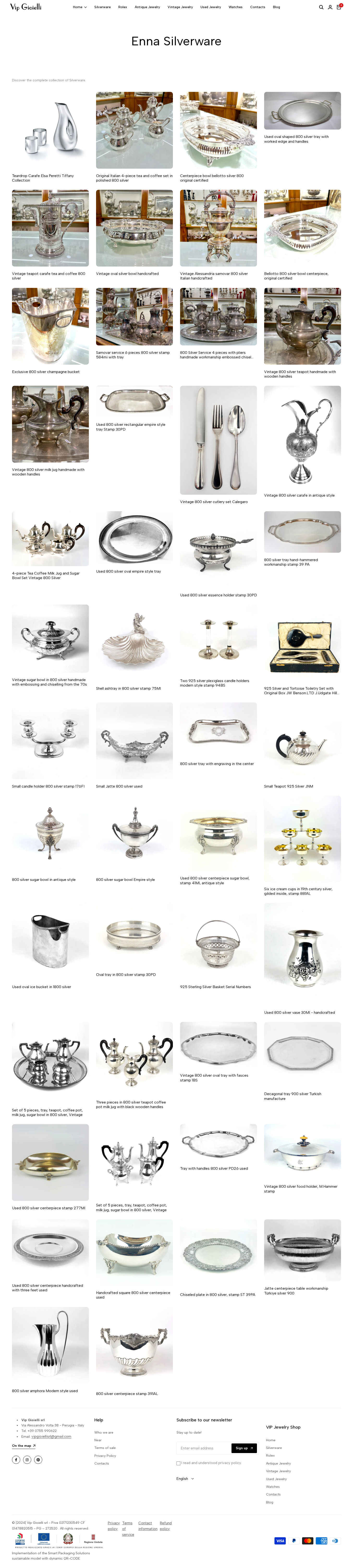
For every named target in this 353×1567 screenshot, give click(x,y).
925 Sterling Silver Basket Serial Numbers (215, 987)
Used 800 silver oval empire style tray (128, 571)
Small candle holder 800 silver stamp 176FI (48, 786)
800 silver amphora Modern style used (45, 1391)
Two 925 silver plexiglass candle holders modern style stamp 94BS (214, 683)
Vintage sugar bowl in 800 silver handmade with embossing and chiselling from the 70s (49, 682)
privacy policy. (230, 1463)
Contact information (148, 1526)
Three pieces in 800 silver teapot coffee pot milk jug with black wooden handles (131, 1104)
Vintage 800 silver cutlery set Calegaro (214, 501)
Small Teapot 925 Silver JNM (288, 786)
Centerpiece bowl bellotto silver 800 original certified (212, 178)
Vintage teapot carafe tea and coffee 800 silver (48, 275)
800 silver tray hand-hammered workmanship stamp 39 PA (291, 562)
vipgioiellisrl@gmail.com (51, 1436)
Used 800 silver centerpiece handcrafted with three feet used (47, 1287)
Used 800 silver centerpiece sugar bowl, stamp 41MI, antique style (215, 880)
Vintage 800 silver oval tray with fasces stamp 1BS (214, 1077)
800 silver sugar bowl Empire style (125, 879)
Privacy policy (114, 1526)
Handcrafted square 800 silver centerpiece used (133, 1295)
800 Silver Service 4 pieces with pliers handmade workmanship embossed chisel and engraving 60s (215, 354)
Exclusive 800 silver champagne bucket (46, 371)
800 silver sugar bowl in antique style (44, 879)
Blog (269, 1502)
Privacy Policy (105, 1456)
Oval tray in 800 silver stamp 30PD (126, 974)
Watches (273, 1487)
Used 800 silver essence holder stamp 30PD (218, 595)
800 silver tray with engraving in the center (217, 763)
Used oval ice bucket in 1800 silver (41, 987)
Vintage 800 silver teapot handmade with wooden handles (300, 374)
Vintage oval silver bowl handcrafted (127, 273)
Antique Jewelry (278, 1463)
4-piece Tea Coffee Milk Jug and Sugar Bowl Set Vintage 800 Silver (45, 575)
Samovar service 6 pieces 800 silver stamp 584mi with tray (133, 354)
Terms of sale (105, 1448)
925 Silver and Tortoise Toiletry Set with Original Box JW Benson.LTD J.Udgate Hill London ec (300, 690)
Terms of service (128, 1529)
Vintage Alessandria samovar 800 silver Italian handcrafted (214, 275)
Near (98, 1440)
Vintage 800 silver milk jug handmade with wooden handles (48, 471)
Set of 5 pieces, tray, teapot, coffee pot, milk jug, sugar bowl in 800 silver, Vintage (47, 1112)
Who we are (103, 1432)
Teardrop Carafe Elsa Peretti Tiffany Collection (43, 178)
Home (270, 1440)
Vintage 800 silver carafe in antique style (299, 495)
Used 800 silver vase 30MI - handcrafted (299, 1012)
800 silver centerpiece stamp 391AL (127, 1393)
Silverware (274, 1448)
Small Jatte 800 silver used (119, 786)
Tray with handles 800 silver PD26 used (214, 1168)
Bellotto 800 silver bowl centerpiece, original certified (296, 275)
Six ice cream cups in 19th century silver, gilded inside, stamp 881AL (298, 891)
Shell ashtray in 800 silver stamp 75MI (128, 688)
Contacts (101, 1463)
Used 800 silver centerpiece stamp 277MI (48, 1208)
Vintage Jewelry (278, 1471)
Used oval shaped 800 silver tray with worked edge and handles (296, 138)
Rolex (270, 1456)
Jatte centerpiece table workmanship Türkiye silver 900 (296, 1290)
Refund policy (166, 1526)
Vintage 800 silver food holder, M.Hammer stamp (300, 1188)
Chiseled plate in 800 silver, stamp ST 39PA (217, 1294)
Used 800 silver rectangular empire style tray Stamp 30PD (130, 426)
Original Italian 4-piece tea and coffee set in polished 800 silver (134, 178)
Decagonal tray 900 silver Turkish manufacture (292, 1096)
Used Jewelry (276, 1479)
